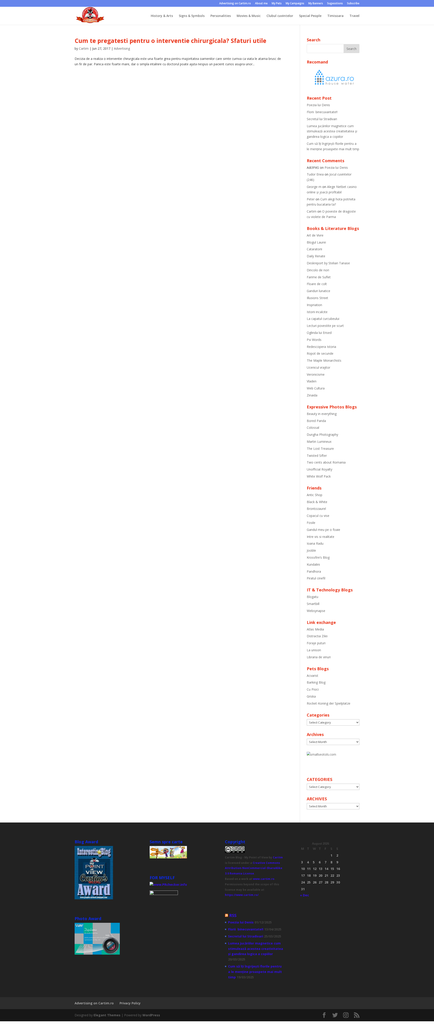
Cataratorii (314, 249)
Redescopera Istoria (321, 346)
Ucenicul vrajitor (318, 367)
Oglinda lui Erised (319, 332)
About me (261, 3)
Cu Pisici (313, 689)
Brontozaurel (316, 508)
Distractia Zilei (317, 636)
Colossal (313, 427)
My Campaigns (295, 3)
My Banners (315, 3)
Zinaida (312, 395)
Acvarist (312, 675)
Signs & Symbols (192, 16)
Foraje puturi (316, 643)
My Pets (277, 3)
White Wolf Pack (319, 476)
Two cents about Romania (326, 462)
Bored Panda (316, 421)
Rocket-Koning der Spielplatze (328, 703)
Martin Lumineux (319, 441)
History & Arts (162, 16)
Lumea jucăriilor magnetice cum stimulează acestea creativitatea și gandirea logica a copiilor (332, 131)
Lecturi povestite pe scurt (325, 325)
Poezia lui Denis (318, 105)
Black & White (317, 502)
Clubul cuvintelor (280, 16)
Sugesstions (335, 3)
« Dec (304, 895)
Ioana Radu (315, 543)
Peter (311, 199)
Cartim (84, 48)
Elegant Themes (107, 1015)
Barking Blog (316, 682)
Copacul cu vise (318, 515)
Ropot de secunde (320, 353)
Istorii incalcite (317, 312)
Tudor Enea (315, 174)
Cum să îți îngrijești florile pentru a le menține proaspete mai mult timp (255, 971)
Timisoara (335, 16)
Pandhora (314, 571)
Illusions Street (317, 298)
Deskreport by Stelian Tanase (328, 263)
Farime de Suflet (319, 277)
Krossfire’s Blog (318, 557)
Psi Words (314, 339)
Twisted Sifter (317, 455)
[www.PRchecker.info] (168, 884)
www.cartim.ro (263, 879)
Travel (354, 16)
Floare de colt (317, 284)
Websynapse (316, 611)
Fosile (311, 522)
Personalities (220, 16)
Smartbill (313, 604)
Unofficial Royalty (319, 469)
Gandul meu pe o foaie (323, 529)
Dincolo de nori (318, 270)
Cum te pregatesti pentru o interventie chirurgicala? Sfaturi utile (170, 41)
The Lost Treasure (320, 448)
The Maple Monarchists (324, 360)
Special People (310, 16)
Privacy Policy (130, 1003)
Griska (311, 696)
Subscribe (353, 3)
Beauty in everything (322, 414)
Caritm (278, 857)
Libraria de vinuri (319, 657)
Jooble (311, 550)
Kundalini (313, 564)
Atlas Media (315, 629)
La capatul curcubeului (323, 318)
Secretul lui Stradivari (322, 119)
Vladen (311, 381)
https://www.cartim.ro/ (242, 895)
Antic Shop (314, 495)
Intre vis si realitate (320, 536)
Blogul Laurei (316, 242)
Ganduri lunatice (318, 291)
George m (314, 187)
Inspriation (314, 305)
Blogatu (312, 597)
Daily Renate (316, 256)
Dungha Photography (322, 434)
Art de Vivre (315, 235)
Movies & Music (249, 16)
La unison (314, 650)
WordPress (151, 1015)
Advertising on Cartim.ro (235, 3)
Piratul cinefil (316, 578)
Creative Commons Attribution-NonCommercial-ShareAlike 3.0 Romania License (253, 868)
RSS (232, 915)
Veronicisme (316, 374)
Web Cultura (316, 388)
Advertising (122, 48)
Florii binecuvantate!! (322, 112)
